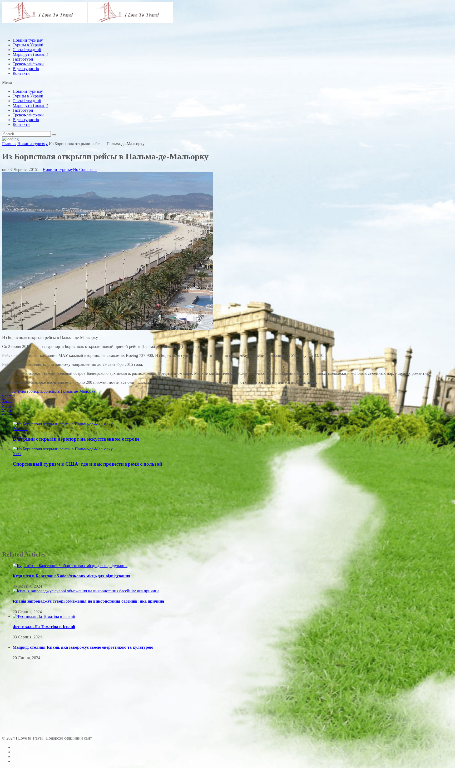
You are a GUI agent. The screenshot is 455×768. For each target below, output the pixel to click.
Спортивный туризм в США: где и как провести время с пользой (87, 464)
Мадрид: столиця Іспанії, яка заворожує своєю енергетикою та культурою (83, 647)
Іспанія (18, 391)
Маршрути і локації (30, 105)
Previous (20, 428)
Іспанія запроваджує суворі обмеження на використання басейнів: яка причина (88, 601)
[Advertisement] (98, 45)
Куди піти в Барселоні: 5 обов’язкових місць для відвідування (71, 576)
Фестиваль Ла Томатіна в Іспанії (44, 626)
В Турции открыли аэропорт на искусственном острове (76, 439)
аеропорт (33, 391)
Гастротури (23, 59)
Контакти (21, 73)
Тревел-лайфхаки (28, 64)
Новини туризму (28, 91)
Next (17, 453)
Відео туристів (26, 68)
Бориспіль (50, 391)
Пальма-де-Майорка (77, 391)
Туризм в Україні (28, 96)
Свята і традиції (27, 101)
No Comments (85, 169)
